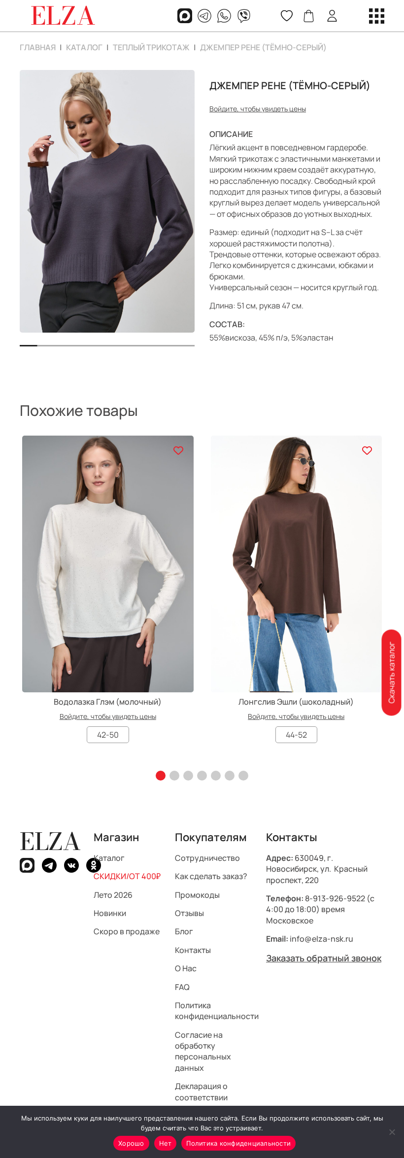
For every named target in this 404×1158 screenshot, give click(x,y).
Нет (165, 1143)
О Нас (186, 968)
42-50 (108, 734)
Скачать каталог (391, 673)
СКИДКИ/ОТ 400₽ (127, 876)
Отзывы (189, 913)
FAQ (182, 987)
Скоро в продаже (127, 931)
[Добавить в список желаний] (179, 451)
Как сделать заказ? (211, 876)
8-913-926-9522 (335, 898)
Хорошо (131, 1143)
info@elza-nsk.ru (321, 938)
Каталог (84, 47)
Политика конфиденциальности (217, 1011)
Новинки (110, 913)
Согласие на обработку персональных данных (203, 1051)
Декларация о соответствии (201, 1091)
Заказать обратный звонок (323, 958)
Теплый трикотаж (151, 47)
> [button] (183, 208)
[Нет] (392, 1132)
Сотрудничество (207, 857)
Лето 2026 (113, 894)
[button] (161, 776)
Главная (38, 47)
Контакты (193, 950)
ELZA (50, 841)
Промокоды (197, 894)
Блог (184, 931)
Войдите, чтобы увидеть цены (257, 108)
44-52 (296, 734)
